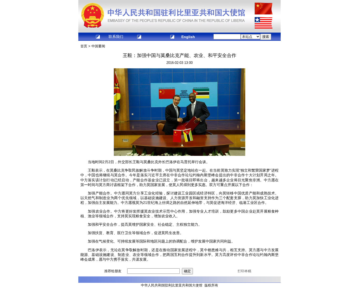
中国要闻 (98, 46)
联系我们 (116, 36)
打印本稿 (244, 271)
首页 (83, 46)
